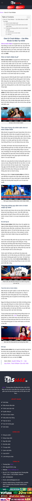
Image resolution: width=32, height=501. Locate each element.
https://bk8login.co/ (13, 469)
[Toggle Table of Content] (27, 17)
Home (1, 12)
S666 (15, 315)
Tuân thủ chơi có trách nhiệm (14, 32)
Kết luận (9, 34)
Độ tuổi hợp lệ (11, 31)
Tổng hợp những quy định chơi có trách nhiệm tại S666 (17, 29)
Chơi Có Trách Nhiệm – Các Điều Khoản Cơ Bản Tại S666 (15, 20)
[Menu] (2, 3)
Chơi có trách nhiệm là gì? (12, 23)
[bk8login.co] (16, 2)
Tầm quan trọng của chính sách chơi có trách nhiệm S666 (17, 25)
